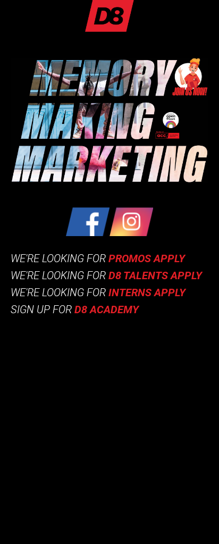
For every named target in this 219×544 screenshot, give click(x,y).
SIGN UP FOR (75, 309)
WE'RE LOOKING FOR (98, 258)
